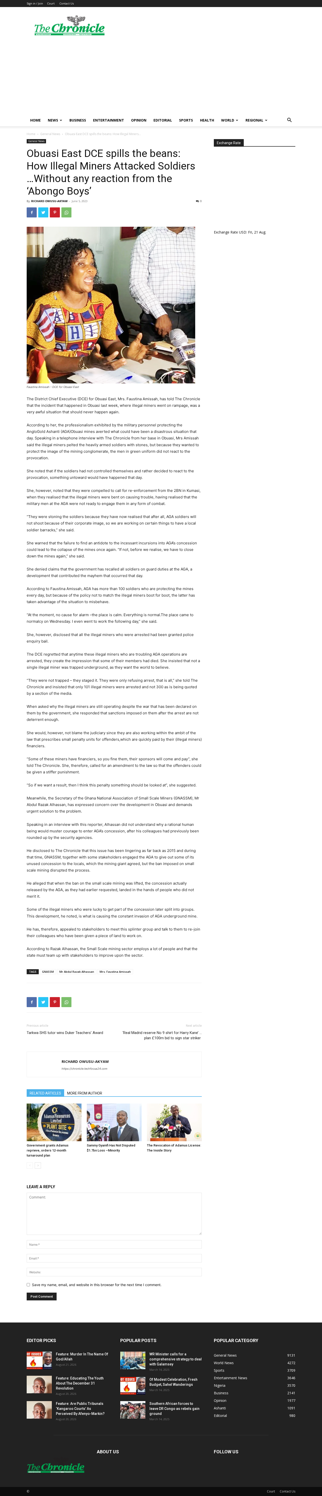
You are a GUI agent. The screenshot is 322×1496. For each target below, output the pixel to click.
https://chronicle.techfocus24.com (84, 1068)
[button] (289, 120)
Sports (186, 120)
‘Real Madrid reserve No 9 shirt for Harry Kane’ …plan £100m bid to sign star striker (162, 1035)
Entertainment (108, 120)
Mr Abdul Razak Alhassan (76, 971)
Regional (254, 120)
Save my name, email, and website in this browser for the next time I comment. (97, 1285)
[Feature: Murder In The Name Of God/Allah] (39, 1360)
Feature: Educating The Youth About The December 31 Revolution (80, 1383)
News (53, 120)
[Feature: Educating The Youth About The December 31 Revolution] (39, 1384)
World (227, 120)
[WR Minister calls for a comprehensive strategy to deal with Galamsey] (132, 1360)
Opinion (138, 120)
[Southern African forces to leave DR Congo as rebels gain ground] (132, 1410)
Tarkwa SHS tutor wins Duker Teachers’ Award (65, 1032)
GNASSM (48, 971)
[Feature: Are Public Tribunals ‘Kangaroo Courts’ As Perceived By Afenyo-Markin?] (39, 1410)
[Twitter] (43, 212)
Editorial (162, 120)
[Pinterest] (55, 212)
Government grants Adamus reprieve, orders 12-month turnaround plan (47, 1150)
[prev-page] (30, 1165)
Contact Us (66, 3)
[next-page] (38, 1165)
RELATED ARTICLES (45, 1093)
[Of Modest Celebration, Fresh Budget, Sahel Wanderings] (132, 1386)
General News (50, 134)
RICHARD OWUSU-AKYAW (49, 201)
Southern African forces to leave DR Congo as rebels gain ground (174, 1409)
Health (207, 120)
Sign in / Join (35, 3)
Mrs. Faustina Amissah (115, 971)
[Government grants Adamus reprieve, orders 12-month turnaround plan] (54, 1122)
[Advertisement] (161, 76)
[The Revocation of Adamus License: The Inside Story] (174, 1122)
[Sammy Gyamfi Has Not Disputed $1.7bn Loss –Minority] (114, 1122)
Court (51, 3)
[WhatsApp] (66, 212)
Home (35, 120)
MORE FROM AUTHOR (84, 1093)
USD (242, 232)
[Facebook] (32, 212)
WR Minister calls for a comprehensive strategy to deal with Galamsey (175, 1359)
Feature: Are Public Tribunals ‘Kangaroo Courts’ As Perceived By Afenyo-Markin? (80, 1409)
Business (77, 120)
